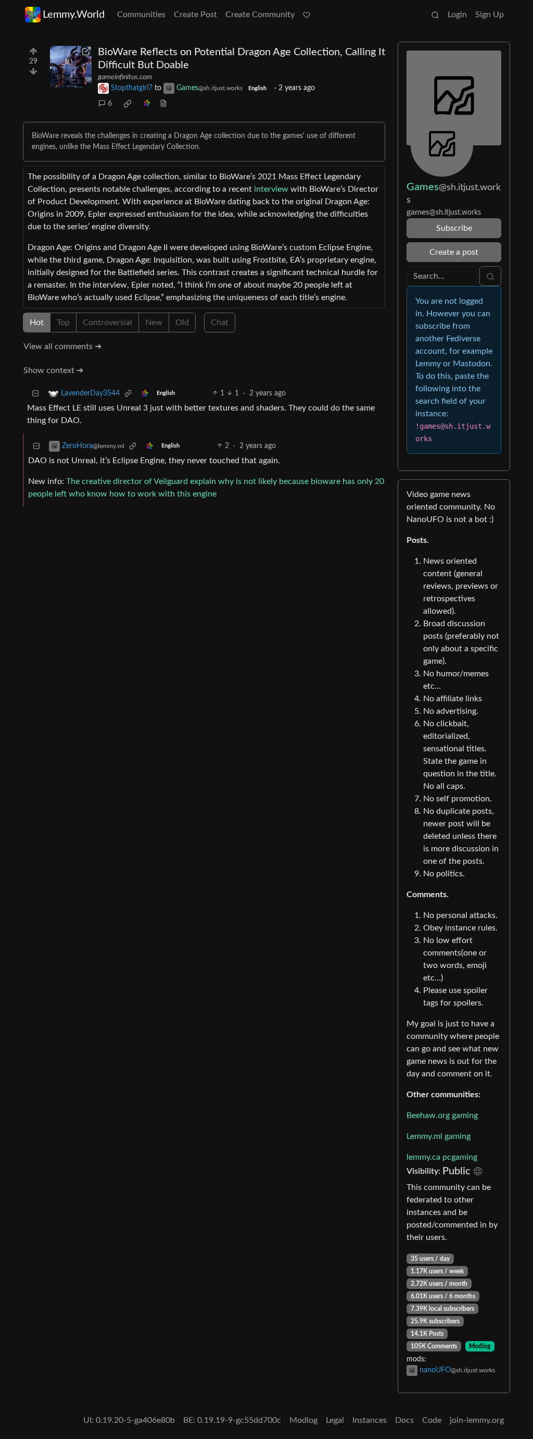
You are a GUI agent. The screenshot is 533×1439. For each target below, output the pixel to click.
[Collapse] (35, 394)
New (153, 322)
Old (182, 322)
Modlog (479, 1346)
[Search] (435, 14)
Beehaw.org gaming (442, 1115)
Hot (37, 322)
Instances (369, 1420)
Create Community (260, 14)
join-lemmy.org (477, 1420)
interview (271, 189)
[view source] (163, 104)
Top (63, 322)
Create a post (453, 252)
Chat (220, 322)
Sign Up (489, 14)
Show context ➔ (53, 370)
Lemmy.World (74, 14)
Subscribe (454, 228)
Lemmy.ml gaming (439, 1136)
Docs (404, 1420)
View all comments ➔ (62, 346)
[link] (127, 104)
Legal (335, 1420)
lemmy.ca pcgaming (442, 1157)
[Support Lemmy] (306, 14)
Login (457, 14)
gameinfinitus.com (125, 77)
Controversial (107, 322)
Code (431, 1420)
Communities (141, 14)
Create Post (195, 14)
